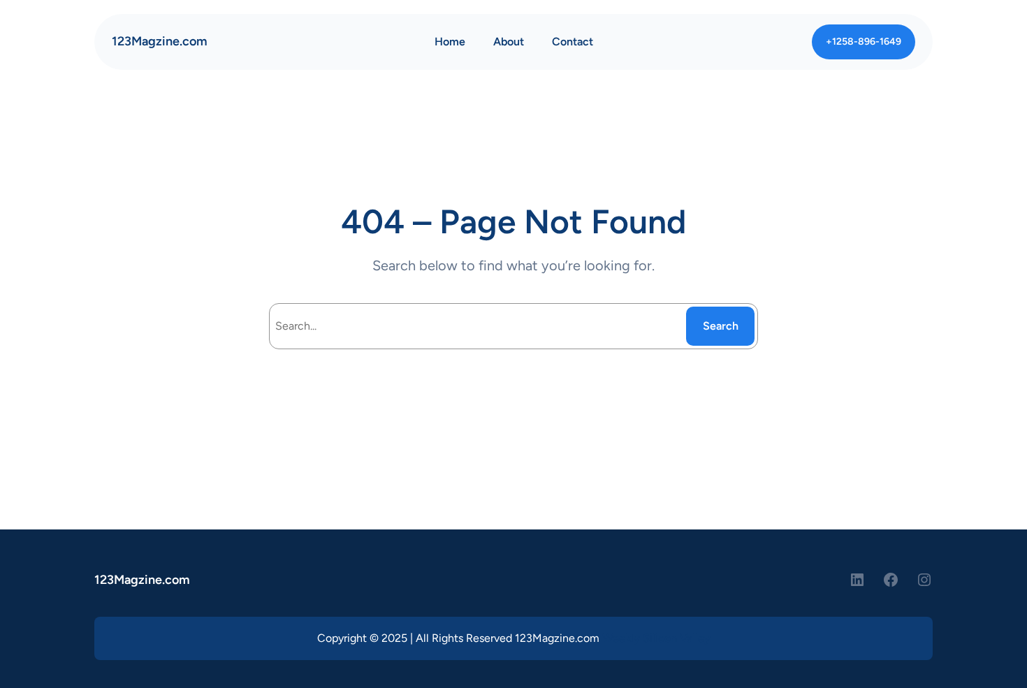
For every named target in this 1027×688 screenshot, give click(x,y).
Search (720, 325)
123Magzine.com (159, 41)
